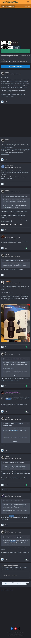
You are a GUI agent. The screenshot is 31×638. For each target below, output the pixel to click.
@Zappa (8, 398)
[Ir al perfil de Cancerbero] (2, 166)
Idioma (9, 632)
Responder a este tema (15, 66)
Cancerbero (21, 196)
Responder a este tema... (10, 575)
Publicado (13, 74)
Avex (20, 260)
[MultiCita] (2, 102)
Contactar (15, 632)
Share (7, 583)
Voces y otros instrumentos (20, 61)
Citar (6, 101)
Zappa (4, 59)
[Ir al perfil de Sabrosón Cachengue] (2, 393)
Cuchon (21, 359)
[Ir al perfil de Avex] (2, 236)
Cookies (22, 632)
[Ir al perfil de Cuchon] (2, 282)
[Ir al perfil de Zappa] (2, 73)
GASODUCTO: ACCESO (15, 51)
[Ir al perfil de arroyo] (2, 495)
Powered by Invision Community (15, 635)
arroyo (19, 537)
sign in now (9, 569)
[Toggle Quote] (3, 196)
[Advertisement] (15, 24)
